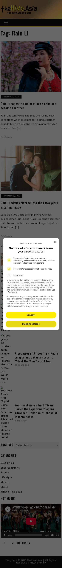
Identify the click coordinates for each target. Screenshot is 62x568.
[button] (31, 275)
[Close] (55, 242)
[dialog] (31, 284)
